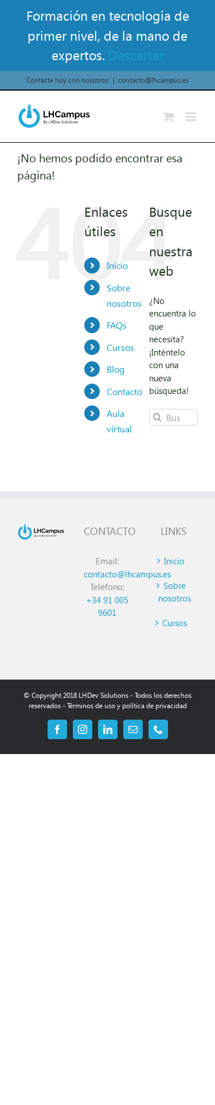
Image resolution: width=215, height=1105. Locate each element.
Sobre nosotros (174, 592)
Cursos (120, 347)
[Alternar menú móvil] (192, 117)
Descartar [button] (136, 55)
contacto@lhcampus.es (153, 80)
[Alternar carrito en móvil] (168, 117)
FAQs (117, 325)
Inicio (117, 265)
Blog (115, 369)
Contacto (124, 391)
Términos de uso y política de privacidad (127, 705)
